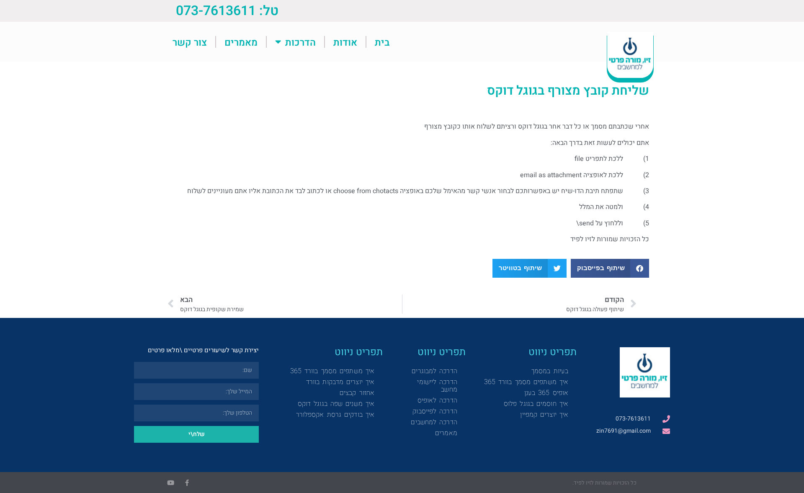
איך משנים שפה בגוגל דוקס (336, 404)
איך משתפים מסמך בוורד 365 (526, 382)
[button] (610, 268)
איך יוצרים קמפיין (544, 414)
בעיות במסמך (549, 371)
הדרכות (300, 42)
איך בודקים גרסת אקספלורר (335, 414)
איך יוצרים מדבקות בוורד (340, 382)
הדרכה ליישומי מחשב (437, 385)
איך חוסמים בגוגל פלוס (536, 404)
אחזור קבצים (357, 393)
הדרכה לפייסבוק (434, 411)
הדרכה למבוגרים (434, 371)
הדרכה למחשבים (434, 422)
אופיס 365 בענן (546, 393)
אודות (345, 42)
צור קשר (190, 42)
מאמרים (241, 42)
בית (382, 42)
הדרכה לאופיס (437, 400)
